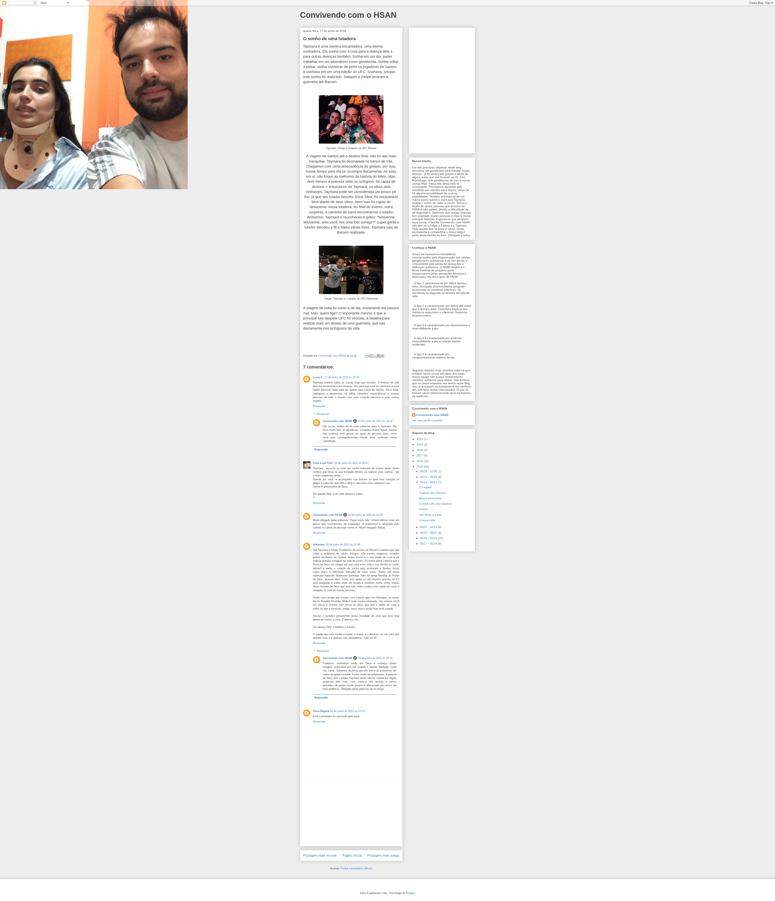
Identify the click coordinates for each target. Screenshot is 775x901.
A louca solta (427, 520)
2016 (420, 461)
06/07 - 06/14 (429, 527)
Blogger (410, 893)
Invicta (423, 509)
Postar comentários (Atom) (356, 868)
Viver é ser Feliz (323, 463)
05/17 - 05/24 (429, 543)
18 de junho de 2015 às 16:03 (375, 421)
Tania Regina (321, 711)
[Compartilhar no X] (375, 356)
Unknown (319, 544)
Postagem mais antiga (383, 855)
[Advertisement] (351, 814)
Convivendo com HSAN (337, 421)
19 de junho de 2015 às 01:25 (375, 658)
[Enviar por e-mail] (367, 356)
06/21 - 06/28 (429, 476)
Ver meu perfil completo (427, 420)
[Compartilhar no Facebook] (379, 356)
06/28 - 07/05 (429, 471)
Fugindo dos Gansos (432, 492)
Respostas (323, 414)
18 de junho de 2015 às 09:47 (351, 463)
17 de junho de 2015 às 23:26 (342, 377)
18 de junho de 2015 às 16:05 (365, 514)
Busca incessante (430, 498)
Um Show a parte (430, 514)
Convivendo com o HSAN (348, 14)
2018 (420, 450)
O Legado (425, 487)
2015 (420, 466)
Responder (319, 406)
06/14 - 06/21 (429, 482)
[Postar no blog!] (371, 356)
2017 (420, 455)
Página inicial (352, 855)
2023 (420, 439)
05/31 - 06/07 (429, 532)
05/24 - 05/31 (429, 538)
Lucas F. (318, 377)
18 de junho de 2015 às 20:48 (343, 544)
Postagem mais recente (320, 855)
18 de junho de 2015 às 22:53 (347, 711)
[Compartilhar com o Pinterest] (382, 356)
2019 (420, 444)
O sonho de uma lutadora (435, 503)
